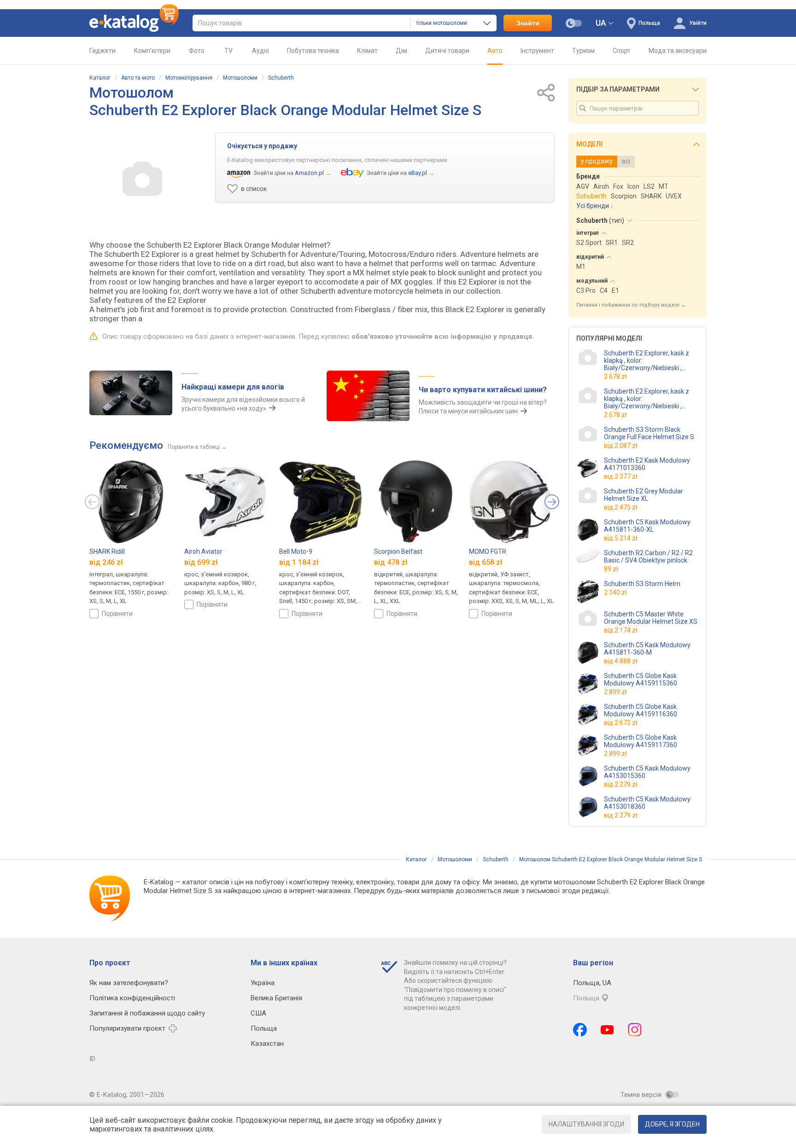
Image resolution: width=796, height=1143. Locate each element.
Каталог (100, 78)
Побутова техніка (313, 50)
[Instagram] (635, 1030)
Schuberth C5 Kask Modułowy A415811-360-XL (647, 525)
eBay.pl (417, 172)
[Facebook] (580, 1030)
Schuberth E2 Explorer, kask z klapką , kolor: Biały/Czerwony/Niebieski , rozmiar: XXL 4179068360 (646, 399)
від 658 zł (486, 562)
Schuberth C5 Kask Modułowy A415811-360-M (647, 648)
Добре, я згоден (672, 1124)
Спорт (622, 50)
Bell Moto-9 (295, 551)
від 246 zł (106, 562)
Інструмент (537, 50)
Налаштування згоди (586, 1124)
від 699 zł (201, 562)
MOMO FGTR (487, 551)
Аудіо (260, 50)
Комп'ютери (152, 50)
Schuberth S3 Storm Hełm (642, 583)
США (258, 1013)
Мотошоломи (240, 78)
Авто (495, 50)
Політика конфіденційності (132, 998)
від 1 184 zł (299, 562)
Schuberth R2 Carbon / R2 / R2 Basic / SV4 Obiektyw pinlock (648, 556)
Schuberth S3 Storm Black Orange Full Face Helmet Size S (649, 433)
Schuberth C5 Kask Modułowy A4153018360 (647, 802)
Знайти (527, 23)
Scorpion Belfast (398, 551)
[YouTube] (607, 1029)
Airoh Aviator (203, 551)
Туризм (583, 50)
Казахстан (267, 1043)
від (621, 445)
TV (228, 50)
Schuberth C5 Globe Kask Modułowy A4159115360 (640, 679)
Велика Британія (276, 998)
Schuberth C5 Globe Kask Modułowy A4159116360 (640, 710)
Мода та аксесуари (678, 50)
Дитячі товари (447, 50)
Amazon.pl (309, 172)
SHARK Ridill (107, 551)
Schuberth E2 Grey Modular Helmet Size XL (643, 494)
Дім (401, 50)
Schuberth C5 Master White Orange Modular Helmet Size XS (650, 617)
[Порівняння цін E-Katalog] (134, 23)
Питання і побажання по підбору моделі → (631, 305)
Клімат (367, 50)
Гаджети (102, 50)
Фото (197, 50)
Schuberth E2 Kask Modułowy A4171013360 (647, 464)
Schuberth (281, 78)
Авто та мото (138, 78)
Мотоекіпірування (188, 78)
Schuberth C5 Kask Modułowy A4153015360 (647, 772)
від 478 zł (391, 562)
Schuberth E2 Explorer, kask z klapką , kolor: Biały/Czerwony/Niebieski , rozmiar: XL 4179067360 (651, 360)
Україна (263, 983)
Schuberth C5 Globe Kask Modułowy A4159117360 (640, 741)
